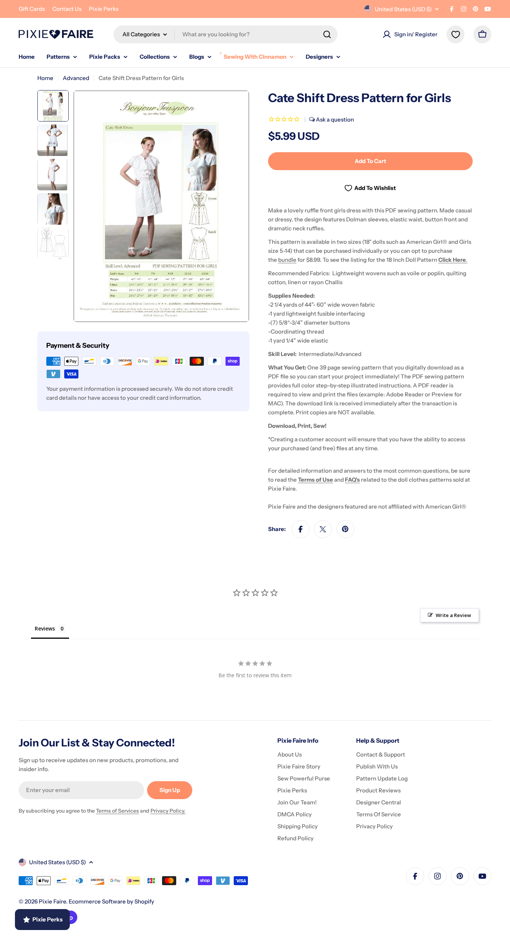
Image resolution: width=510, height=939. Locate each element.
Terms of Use (315, 479)
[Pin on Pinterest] (345, 529)
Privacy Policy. (168, 810)
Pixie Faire (52, 901)
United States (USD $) (403, 9)
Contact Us (66, 8)
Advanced (76, 78)
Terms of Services (117, 810)
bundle (287, 259)
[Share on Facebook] (301, 529)
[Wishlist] (455, 34)
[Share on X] (323, 529)
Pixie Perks (103, 8)
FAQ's (352, 479)
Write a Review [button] (453, 615)
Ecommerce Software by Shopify (111, 901)
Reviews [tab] (45, 628)
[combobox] (225, 34)
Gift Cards (32, 8)
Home (45, 78)
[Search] (327, 34)
